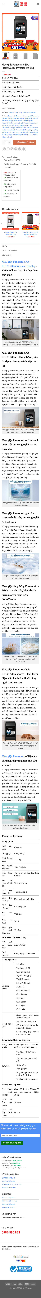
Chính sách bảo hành (8, 1198)
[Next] (36, 32)
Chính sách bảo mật (8, 1181)
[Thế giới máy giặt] (20, 4)
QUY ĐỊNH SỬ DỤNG (8, 1178)
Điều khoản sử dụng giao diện (11, 1184)
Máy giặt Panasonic (13, 756)
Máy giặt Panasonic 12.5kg (18, 120)
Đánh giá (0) (6, 255)
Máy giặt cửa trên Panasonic (23, 118)
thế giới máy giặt (7, 137)
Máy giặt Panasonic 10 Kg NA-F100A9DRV (30, 233)
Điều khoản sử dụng (8, 1207)
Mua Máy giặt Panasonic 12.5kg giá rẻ (19, 130)
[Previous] (5, 32)
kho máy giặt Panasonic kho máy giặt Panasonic (23, 116)
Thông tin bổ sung (10, 251)
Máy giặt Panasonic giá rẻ (26, 123)
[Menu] (3, 4)
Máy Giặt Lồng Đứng (15, 112)
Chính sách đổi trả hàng (9, 1201)
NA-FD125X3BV (32, 134)
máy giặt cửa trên (7, 118)
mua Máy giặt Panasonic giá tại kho (15, 134)
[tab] (20, 246)
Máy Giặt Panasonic (29, 112)
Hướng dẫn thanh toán (9, 1187)
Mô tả (4, 246)
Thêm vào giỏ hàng (24, 142)
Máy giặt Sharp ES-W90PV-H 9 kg (10, 233)
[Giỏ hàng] (38, 3)
